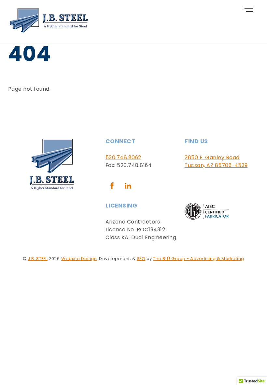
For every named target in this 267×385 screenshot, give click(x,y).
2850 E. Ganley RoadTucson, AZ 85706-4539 (216, 161)
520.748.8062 (123, 157)
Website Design (79, 258)
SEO (141, 258)
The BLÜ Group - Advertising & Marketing (198, 258)
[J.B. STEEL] (49, 31)
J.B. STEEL (38, 258)
